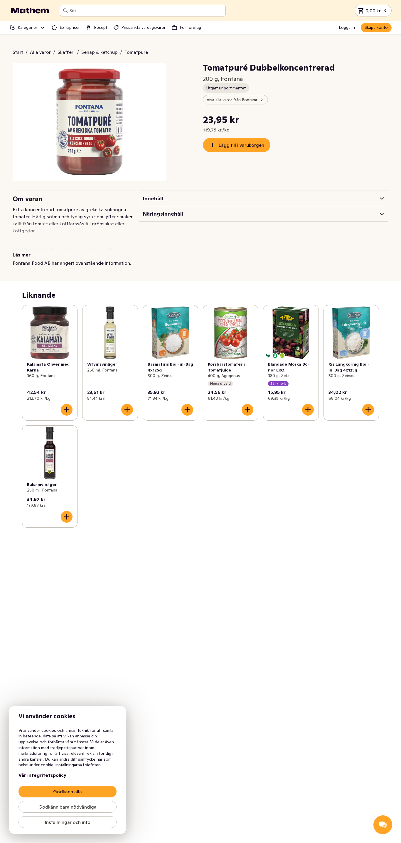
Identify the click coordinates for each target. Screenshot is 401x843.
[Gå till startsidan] (29, 10)
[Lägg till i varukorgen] (67, 410)
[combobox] (146, 10)
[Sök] (65, 11)
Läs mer (22, 254)
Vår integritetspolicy (42, 775)
